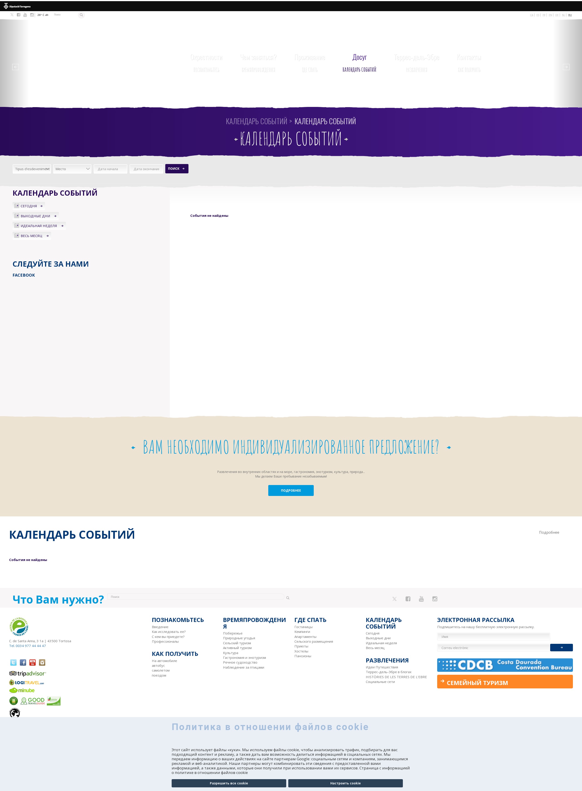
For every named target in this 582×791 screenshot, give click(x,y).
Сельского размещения (313, 641)
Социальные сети (380, 681)
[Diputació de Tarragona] (291, 6)
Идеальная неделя (39, 225)
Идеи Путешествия (382, 667)
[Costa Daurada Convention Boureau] (505, 665)
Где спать (309, 62)
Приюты (301, 646)
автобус (158, 665)
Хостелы (301, 651)
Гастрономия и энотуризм (244, 657)
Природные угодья (239, 638)
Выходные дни (36, 216)
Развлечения (416, 62)
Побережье (233, 633)
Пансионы (302, 656)
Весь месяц (32, 235)
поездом (159, 675)
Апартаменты (305, 636)
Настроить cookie (345, 783)
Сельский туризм (237, 643)
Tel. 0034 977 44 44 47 (27, 645)
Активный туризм (237, 647)
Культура (230, 652)
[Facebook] (18, 15)
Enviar (561, 647)
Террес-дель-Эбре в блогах (388, 672)
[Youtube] (25, 15)
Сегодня (29, 206)
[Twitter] (12, 15)
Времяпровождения (258, 62)
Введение (160, 626)
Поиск (173, 168)
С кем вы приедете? (168, 636)
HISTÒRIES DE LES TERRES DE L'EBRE (396, 677)
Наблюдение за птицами (243, 667)
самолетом (161, 670)
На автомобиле (164, 660)
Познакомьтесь (206, 62)
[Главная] (68, 54)
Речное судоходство (240, 662)
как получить (469, 62)
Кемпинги (302, 631)
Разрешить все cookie (229, 783)
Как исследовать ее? (169, 631)
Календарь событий (359, 62)
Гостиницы (303, 626)
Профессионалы (165, 641)
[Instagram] (32, 15)
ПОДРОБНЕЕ (291, 490)
